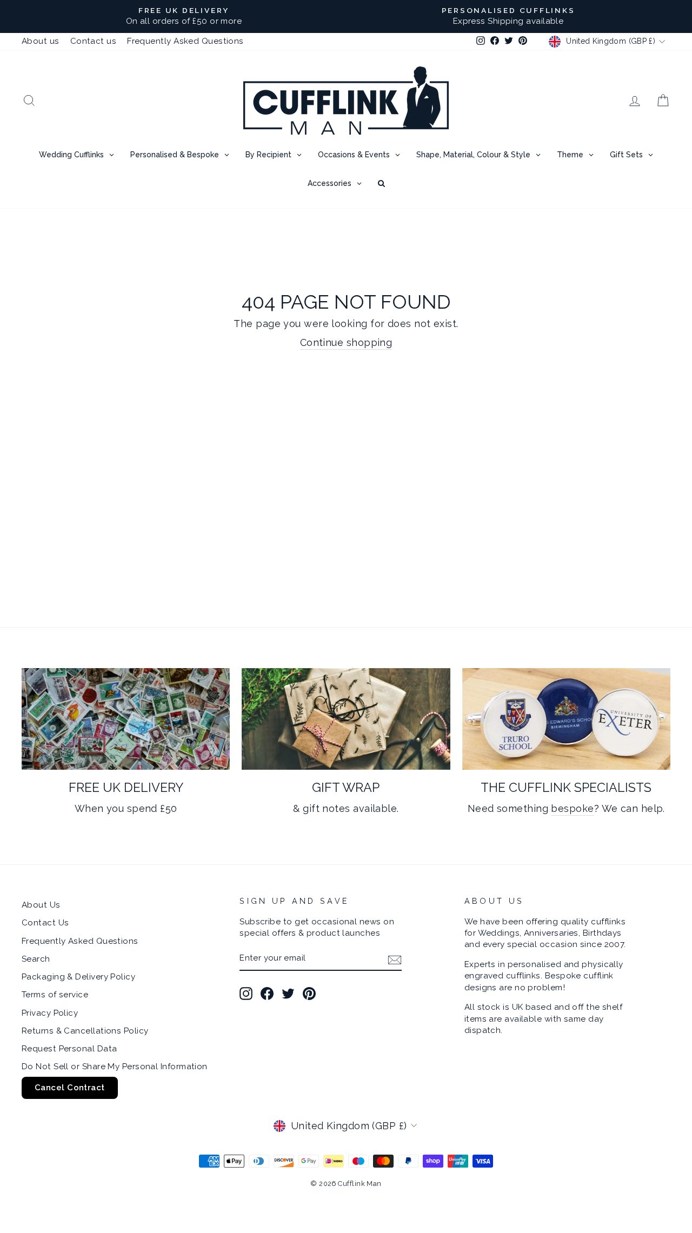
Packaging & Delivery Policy (78, 977)
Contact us (93, 41)
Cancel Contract (70, 1087)
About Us (41, 905)
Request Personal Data (69, 1049)
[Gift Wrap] (346, 719)
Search (36, 959)
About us (40, 41)
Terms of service (55, 994)
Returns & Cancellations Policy (85, 1031)
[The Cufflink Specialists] (566, 719)
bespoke (572, 808)
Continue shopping (346, 342)
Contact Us (45, 923)
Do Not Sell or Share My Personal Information (115, 1066)
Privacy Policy (50, 1013)
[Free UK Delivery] (126, 719)
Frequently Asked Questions (185, 41)
